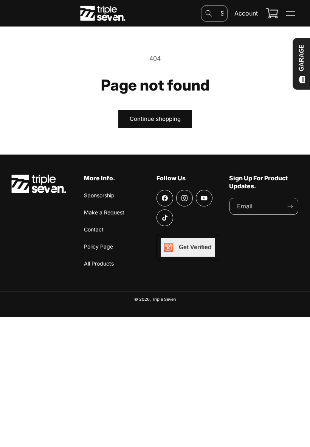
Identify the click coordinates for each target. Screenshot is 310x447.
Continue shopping (155, 118)
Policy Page (98, 246)
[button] (290, 13)
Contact (94, 229)
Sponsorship (99, 195)
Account (246, 13)
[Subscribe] (290, 206)
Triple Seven (164, 299)
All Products (99, 263)
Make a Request (104, 212)
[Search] (208, 13)
